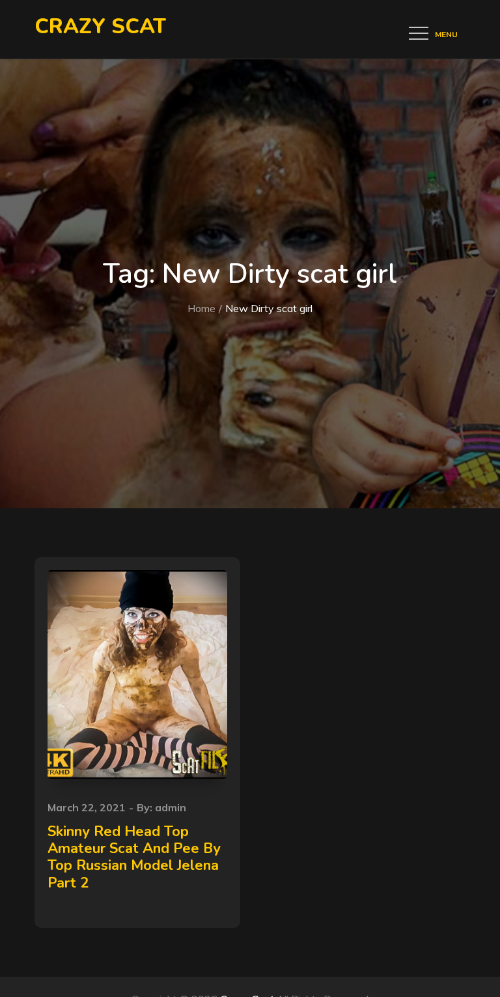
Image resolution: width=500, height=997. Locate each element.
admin (170, 807)
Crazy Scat (100, 26)
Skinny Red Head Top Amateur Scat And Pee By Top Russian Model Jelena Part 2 (134, 857)
